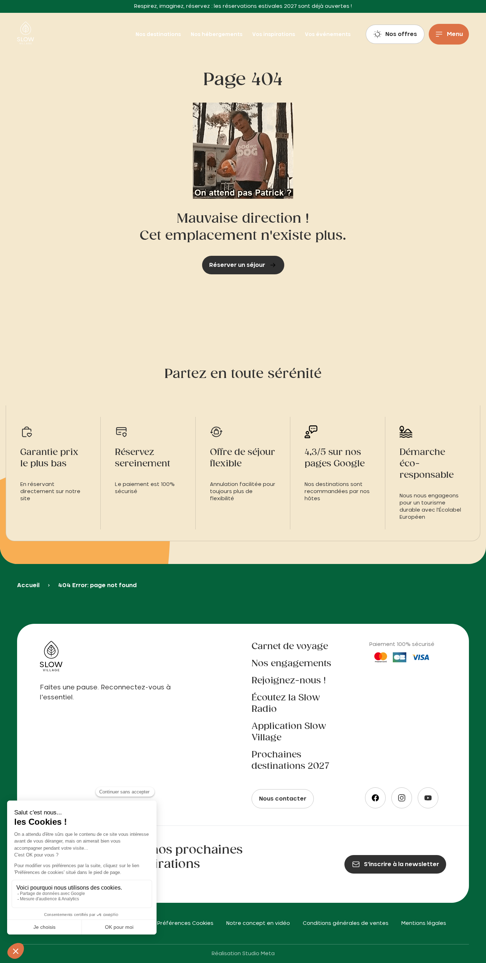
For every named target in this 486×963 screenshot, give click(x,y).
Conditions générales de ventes (346, 923)
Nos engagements (291, 663)
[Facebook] (375, 797)
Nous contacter (282, 799)
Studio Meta (258, 953)
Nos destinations (159, 34)
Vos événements (327, 34)
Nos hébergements (217, 34)
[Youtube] (428, 797)
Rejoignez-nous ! (289, 681)
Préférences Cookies (185, 923)
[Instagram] (401, 797)
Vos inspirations (274, 34)
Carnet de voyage (290, 646)
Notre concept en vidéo (258, 923)
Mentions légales (423, 923)
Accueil (28, 585)
